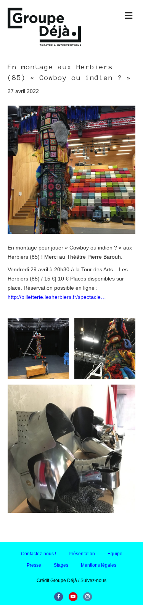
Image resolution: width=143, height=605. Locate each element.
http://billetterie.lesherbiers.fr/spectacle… (57, 297)
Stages (61, 565)
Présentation (82, 553)
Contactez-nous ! (38, 553)
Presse (34, 565)
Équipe (115, 553)
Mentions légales (98, 565)
